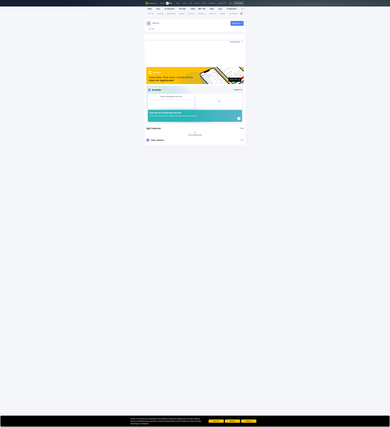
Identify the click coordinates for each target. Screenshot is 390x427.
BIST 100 (150, 14)
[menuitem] (162, 3)
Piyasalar (181, 14)
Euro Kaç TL (191, 14)
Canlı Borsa (160, 14)
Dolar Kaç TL (202, 14)
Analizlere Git (238, 90)
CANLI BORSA (239, 3)
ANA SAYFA (155, 23)
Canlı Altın (222, 14)
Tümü (242, 128)
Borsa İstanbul (171, 14)
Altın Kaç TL (212, 14)
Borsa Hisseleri (233, 14)
